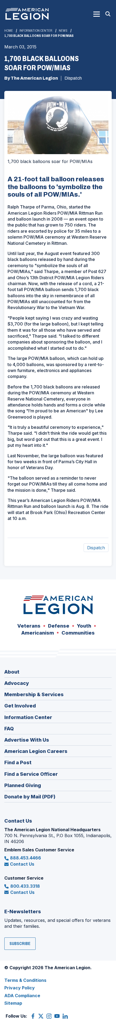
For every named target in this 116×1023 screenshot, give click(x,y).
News (63, 31)
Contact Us (22, 864)
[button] (96, 14)
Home (8, 31)
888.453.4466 (25, 858)
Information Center (35, 31)
